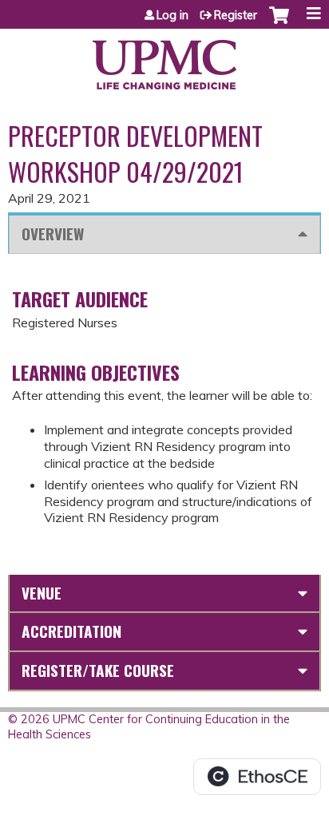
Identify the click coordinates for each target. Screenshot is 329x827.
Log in (172, 15)
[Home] (164, 59)
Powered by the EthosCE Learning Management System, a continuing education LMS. (257, 776)
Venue (41, 592)
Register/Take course (98, 670)
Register (235, 15)
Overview (53, 233)
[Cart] (279, 23)
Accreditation (71, 631)
